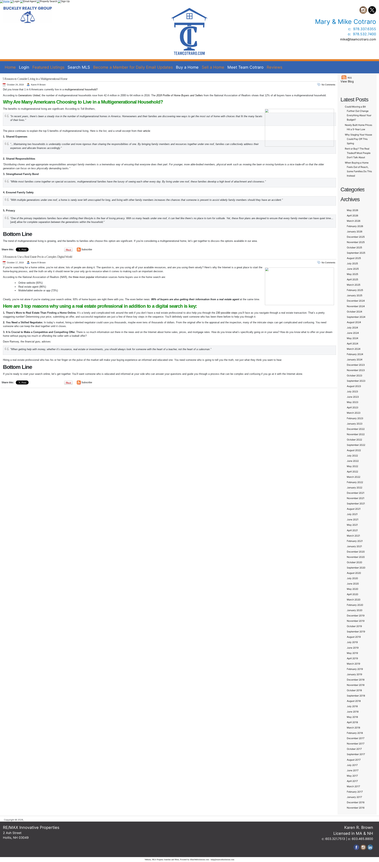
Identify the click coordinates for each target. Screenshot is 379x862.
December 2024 (356, 300)
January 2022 (354, 487)
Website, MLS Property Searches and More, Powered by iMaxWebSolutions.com (177, 859)
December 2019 (355, 615)
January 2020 (354, 610)
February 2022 (355, 482)
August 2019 (354, 636)
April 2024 (352, 343)
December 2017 (355, 738)
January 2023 (354, 423)
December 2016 (355, 802)
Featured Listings (48, 67)
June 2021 (352, 519)
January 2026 (354, 231)
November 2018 (355, 684)
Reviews (274, 67)
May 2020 (352, 588)
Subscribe (86, 249)
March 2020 (353, 599)
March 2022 (353, 476)
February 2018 (355, 732)
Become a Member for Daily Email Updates (133, 67)
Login (24, 67)
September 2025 (356, 252)
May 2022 (352, 466)
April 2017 (352, 781)
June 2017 (352, 770)
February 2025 (355, 290)
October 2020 (354, 562)
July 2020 (352, 578)
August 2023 (354, 386)
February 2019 (355, 669)
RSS (350, 77)
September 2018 (356, 695)
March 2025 (353, 284)
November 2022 (356, 434)
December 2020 (356, 551)
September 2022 (356, 444)
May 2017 (352, 775)
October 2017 (354, 748)
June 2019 (352, 647)
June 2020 (353, 583)
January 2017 (354, 797)
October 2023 (354, 375)
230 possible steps (226, 312)
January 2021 (354, 546)
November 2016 (355, 807)
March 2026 (353, 220)
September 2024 (356, 316)
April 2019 (352, 658)
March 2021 (353, 535)
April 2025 (352, 279)
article (146, 130)
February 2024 (355, 354)
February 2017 (355, 791)
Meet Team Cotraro (245, 67)
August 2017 (354, 759)
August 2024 (354, 322)
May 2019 (352, 653)
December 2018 (355, 679)
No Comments (328, 84)
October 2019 (354, 626)
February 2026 (355, 226)
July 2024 (352, 327)
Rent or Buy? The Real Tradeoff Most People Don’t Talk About (358, 153)
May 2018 (352, 716)
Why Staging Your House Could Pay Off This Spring (358, 139)
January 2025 (354, 295)
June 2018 (352, 711)
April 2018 (352, 722)
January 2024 (354, 359)
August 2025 (354, 258)
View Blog (347, 81)
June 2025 (353, 268)
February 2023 (355, 418)
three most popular (83, 277)
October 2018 (354, 690)
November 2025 (356, 242)
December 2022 (356, 428)
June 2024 (353, 332)
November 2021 (355, 498)
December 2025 (356, 236)
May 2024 (352, 338)
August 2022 (354, 450)
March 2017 (353, 786)
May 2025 (352, 274)
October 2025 (354, 247)
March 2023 (353, 412)
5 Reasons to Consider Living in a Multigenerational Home (35, 78)
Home (10, 67)
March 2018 (353, 727)
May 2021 (352, 524)
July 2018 (352, 706)
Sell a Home (213, 67)
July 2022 (352, 455)
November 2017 (355, 743)
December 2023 (356, 364)
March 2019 (353, 663)
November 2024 (356, 306)
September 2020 (356, 567)
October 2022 (354, 439)
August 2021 (354, 508)
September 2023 (356, 380)
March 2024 (353, 348)
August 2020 (354, 572)
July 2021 (352, 514)
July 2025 (352, 263)
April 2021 (352, 530)
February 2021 (355, 540)
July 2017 (352, 765)
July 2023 (352, 391)
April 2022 (352, 471)
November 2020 (356, 556)
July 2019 (352, 642)
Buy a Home (187, 67)
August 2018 (354, 700)
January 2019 (354, 674)
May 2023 (352, 402)
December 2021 (355, 492)
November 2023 (356, 370)
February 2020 (355, 604)
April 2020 (352, 594)
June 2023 (353, 396)
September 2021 (356, 503)
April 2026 (352, 215)
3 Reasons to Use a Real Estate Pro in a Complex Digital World (37, 256)
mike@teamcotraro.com (358, 39)
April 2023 (352, 407)
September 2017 (356, 754)
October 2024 (354, 311)
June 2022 (353, 460)
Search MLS (79, 67)
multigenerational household (80, 89)
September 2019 (356, 631)
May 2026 (352, 210)
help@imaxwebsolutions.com (222, 859)
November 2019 (355, 620)
